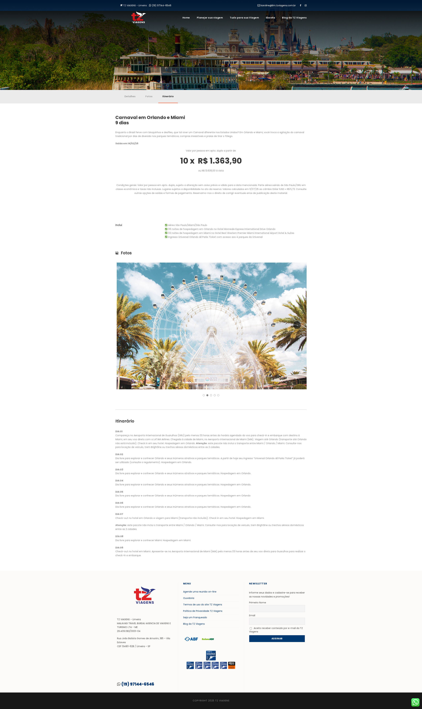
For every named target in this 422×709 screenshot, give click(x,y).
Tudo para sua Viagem (244, 17)
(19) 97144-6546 (161, 5)
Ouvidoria (188, 598)
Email (252, 615)
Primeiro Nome (257, 602)
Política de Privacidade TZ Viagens (202, 611)
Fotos (148, 96)
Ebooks (270, 17)
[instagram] (306, 5)
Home (186, 17)
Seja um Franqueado (195, 617)
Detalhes (130, 96)
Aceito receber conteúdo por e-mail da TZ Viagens (276, 629)
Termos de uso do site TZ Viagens (202, 604)
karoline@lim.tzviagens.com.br (278, 5)
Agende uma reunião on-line (199, 591)
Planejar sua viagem (210, 17)
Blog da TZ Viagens (294, 17)
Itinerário (168, 96)
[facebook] (300, 5)
